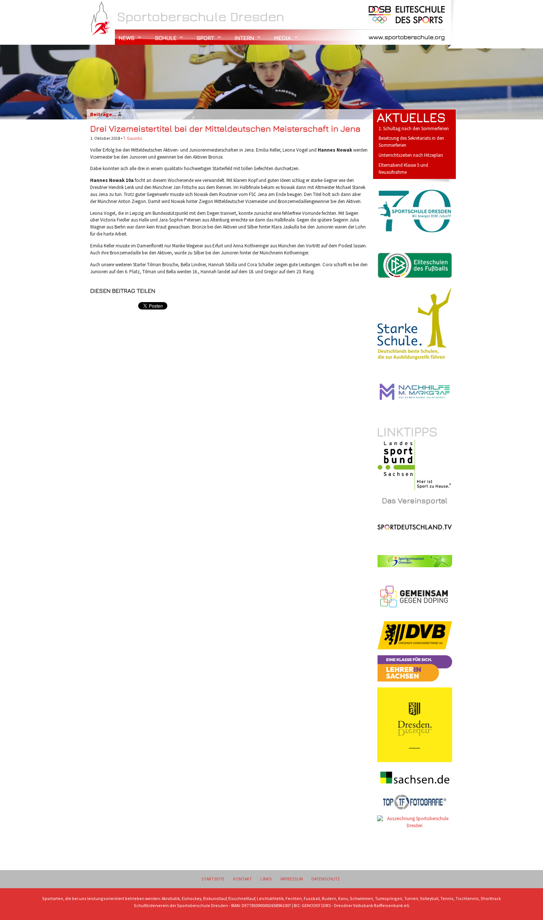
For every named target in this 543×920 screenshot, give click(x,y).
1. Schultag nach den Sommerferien (414, 128)
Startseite (213, 879)
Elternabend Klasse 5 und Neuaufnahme (403, 168)
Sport (205, 37)
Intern (244, 37)
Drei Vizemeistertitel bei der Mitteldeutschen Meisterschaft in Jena (225, 128)
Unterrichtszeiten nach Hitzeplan (411, 155)
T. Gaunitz (132, 138)
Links (266, 879)
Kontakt (242, 879)
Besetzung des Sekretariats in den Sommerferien (411, 141)
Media (282, 37)
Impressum (291, 879)
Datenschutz (325, 879)
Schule (166, 37)
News (126, 37)
